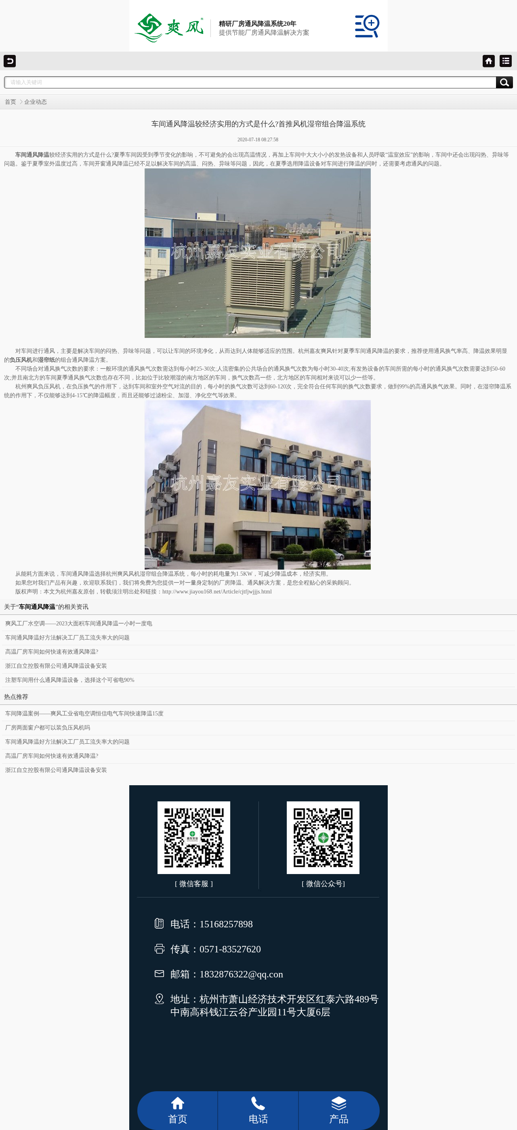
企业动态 (35, 102)
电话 (258, 1119)
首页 (10, 102)
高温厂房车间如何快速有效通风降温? (51, 652)
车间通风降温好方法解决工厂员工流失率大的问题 (67, 638)
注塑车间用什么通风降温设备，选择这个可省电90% (70, 680)
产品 (339, 1119)
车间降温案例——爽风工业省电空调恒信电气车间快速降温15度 (84, 714)
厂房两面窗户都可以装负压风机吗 (47, 728)
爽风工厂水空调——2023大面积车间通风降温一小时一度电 (78, 624)
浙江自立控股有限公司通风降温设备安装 (56, 666)
